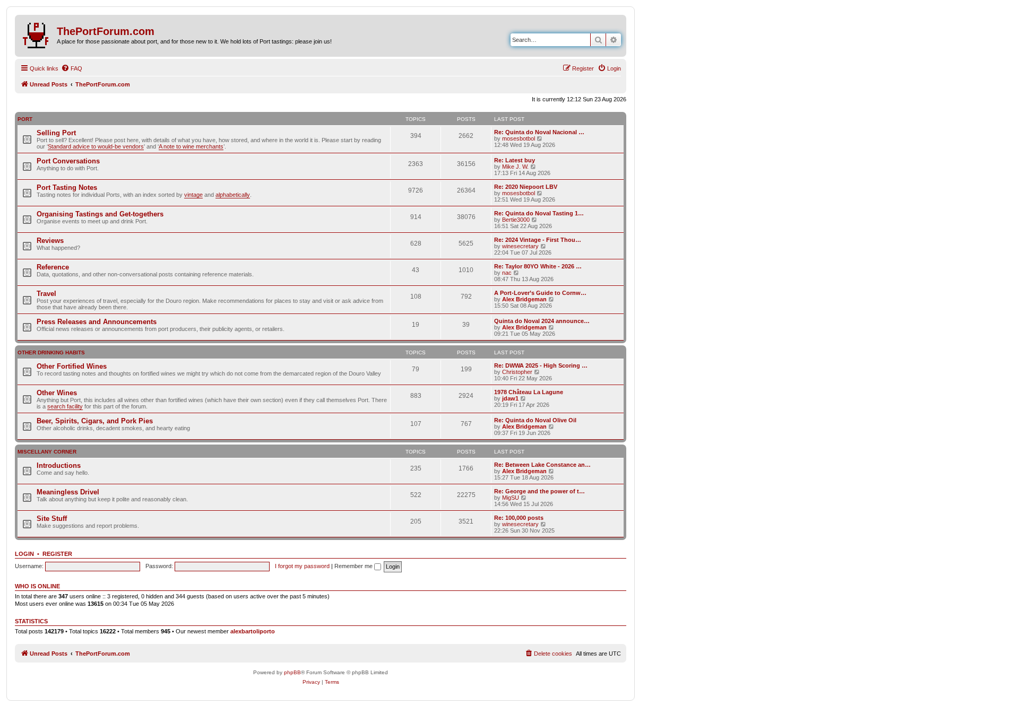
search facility (65, 406)
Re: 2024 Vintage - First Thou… (537, 240)
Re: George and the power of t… (539, 491)
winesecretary (520, 246)
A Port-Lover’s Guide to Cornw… (540, 293)
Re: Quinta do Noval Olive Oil (535, 420)
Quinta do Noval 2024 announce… (542, 321)
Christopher (517, 372)
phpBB (292, 672)
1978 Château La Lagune (528, 392)
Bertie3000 (516, 219)
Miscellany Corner (47, 452)
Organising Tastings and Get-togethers (100, 214)
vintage (193, 194)
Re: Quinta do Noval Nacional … (539, 132)
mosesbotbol (518, 138)
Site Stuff (52, 519)
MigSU (510, 497)
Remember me (354, 566)
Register (57, 554)
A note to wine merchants (191, 146)
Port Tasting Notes (67, 187)
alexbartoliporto (252, 631)
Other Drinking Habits (51, 352)
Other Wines (57, 393)
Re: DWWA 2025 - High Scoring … (541, 365)
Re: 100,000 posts (518, 518)
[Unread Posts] (37, 33)
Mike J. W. (515, 166)
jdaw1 (510, 398)
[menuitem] (71, 68)
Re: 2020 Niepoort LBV (525, 187)
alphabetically (232, 194)
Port (25, 119)
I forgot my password (302, 566)
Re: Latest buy (514, 160)
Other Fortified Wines (72, 366)
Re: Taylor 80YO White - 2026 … (538, 266)
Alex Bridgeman (524, 299)
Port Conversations (68, 161)
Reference (53, 267)
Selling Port (56, 133)
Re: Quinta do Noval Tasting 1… (539, 213)
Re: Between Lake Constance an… (542, 465)
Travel (46, 294)
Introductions (59, 465)
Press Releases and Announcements (97, 322)
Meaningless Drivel (68, 492)
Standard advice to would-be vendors (96, 146)
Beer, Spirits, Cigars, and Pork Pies (95, 421)
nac (507, 272)
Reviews (50, 241)
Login (24, 554)
